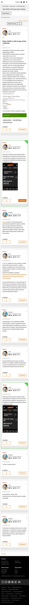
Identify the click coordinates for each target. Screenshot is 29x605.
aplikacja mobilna (7, 120)
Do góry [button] (4, 553)
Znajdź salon (17, 561)
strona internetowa (7, 122)
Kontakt (16, 571)
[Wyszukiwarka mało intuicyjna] (18, 23)
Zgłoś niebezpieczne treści (6, 591)
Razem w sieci (4, 589)
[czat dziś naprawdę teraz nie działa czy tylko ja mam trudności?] (20, 23)
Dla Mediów (3, 572)
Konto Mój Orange (21, 6)
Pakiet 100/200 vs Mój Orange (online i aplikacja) (14, 42)
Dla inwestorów (4, 571)
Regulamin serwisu (13, 595)
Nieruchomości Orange (5, 600)
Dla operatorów (4, 569)
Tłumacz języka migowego (18, 591)
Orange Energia (18, 593)
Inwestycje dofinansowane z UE (7, 602)
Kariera (16, 572)
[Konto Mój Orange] (12, 23)
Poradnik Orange (9, 593)
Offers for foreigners (15, 600)
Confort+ (3, 593)
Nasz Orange (5, 6)
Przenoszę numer (4, 561)
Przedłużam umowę (5, 562)
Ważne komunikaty (4, 595)
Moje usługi (12, 6)
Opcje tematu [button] (5, 13)
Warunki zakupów (22, 595)
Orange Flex (3, 587)
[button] (26, 30)
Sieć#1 (9, 587)
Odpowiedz (22, 129)
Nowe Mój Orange (17, 120)
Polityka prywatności (5, 598)
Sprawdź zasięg (18, 562)
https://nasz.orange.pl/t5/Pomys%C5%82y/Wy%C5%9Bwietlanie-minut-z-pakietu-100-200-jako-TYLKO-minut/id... (14, 276)
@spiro (4, 222)
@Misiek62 (5, 263)
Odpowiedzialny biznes (16, 587)
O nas (16, 569)
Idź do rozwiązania (24, 20)
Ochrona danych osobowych (16, 598)
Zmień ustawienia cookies (13, 589)
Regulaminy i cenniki (5, 564)
